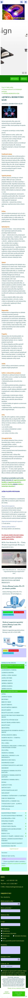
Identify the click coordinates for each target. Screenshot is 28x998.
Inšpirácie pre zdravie (8, 663)
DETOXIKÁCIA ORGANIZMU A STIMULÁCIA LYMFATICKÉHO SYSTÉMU (14, 746)
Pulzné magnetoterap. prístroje (11, 815)
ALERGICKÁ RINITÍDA (8, 672)
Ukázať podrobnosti (7, 992)
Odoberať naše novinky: (8, 856)
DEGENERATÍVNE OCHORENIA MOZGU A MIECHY (13, 731)
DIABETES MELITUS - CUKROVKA (11, 737)
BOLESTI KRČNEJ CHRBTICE (9, 707)
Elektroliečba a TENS (8, 818)
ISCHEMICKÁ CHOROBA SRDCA (10, 779)
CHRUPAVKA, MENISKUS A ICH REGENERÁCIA (10, 756)
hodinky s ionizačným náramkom (12, 485)
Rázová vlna (5, 833)
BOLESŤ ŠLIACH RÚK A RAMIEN (10, 712)
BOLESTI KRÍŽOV (6, 710)
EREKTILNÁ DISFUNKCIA (9, 760)
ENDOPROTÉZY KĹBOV (8, 762)
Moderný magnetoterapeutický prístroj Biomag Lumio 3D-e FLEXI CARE (12, 624)
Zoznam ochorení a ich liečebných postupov (12, 666)
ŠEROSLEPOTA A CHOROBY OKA (11, 801)
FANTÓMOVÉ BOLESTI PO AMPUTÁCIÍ (12, 765)
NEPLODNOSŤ (5, 793)
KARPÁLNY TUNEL (7, 785)
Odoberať (5, 869)
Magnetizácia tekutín (8, 846)
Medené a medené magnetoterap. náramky (12, 839)
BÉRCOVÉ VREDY (6, 702)
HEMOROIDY (5, 768)
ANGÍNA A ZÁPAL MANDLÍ (9, 675)
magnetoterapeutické (14, 482)
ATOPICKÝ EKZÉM (7, 696)
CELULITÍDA (5, 750)
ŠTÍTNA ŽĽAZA (6, 809)
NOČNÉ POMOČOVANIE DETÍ (9, 790)
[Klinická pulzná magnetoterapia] (14, 74)
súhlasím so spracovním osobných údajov (14, 864)
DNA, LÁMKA (5, 743)
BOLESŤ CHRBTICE (7, 704)
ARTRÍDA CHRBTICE (7, 683)
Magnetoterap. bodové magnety (11, 843)
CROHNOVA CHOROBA (8, 753)
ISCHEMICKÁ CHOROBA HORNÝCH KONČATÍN (11, 776)
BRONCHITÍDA (5, 728)
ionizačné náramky (7, 484)
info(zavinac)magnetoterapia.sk (14, 887)
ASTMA (4, 694)
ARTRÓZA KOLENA (7, 688)
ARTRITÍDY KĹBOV (7, 680)
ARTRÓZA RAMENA (7, 686)
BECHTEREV (5, 699)
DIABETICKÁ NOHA (7, 740)
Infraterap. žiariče (7, 821)
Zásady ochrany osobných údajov (16, 988)
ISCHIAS (4, 782)
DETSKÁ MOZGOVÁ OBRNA (9, 735)
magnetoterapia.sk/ (14, 849)
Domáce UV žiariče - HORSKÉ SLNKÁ (12, 836)
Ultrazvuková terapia (8, 826)
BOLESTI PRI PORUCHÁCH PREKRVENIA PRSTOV (13, 716)
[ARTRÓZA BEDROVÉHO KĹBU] (14, 112)
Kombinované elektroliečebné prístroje (11, 830)
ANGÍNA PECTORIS (7, 678)
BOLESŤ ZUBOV (6, 725)
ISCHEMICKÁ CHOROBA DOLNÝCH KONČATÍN (11, 771)
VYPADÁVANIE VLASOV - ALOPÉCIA (12, 803)
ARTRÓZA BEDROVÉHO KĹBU (10, 691)
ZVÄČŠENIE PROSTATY (8, 806)
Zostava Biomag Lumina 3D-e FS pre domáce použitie (13, 587)
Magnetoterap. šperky (8, 813)
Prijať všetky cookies (18, 994)
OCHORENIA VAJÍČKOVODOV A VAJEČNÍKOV (14, 795)
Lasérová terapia (7, 823)
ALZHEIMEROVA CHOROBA (9, 670)
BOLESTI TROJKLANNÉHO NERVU (11, 722)
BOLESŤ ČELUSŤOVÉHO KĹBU (10, 720)
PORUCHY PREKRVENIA (8, 798)
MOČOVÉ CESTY (6, 787)
